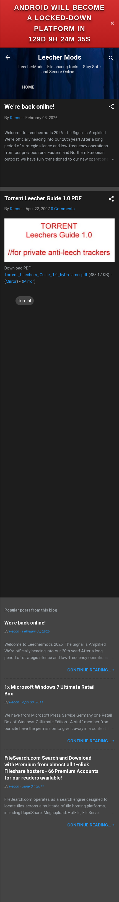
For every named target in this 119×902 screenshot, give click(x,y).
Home (28, 87)
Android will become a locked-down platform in (59, 18)
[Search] (111, 59)
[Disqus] (59, 375)
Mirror (11, 281)
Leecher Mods (59, 57)
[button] (111, 107)
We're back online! (29, 106)
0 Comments (63, 208)
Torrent (24, 300)
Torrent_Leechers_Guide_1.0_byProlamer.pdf (45, 274)
